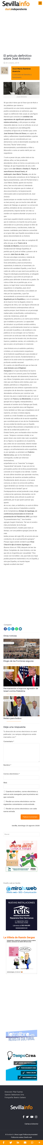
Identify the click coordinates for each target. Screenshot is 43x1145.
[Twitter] (9, 628)
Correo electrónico (11, 774)
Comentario (8, 741)
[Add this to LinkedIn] (18, 1142)
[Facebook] (5, 628)
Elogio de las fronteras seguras (18, 661)
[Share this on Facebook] (3, 1142)
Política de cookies (17, 1137)
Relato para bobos (12, 718)
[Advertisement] (21, 28)
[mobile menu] (40, 3)
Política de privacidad (30, 1134)
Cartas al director (31, 1124)
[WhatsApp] (16, 628)
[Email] (20, 628)
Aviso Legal (18, 1134)
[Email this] (25, 1142)
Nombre (7, 765)
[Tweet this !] (10, 1142)
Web (5, 783)
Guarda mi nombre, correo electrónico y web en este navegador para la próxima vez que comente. (20, 794)
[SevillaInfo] (16, 3)
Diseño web (28, 1137)
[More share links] (39, 1142)
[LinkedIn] (12, 628)
